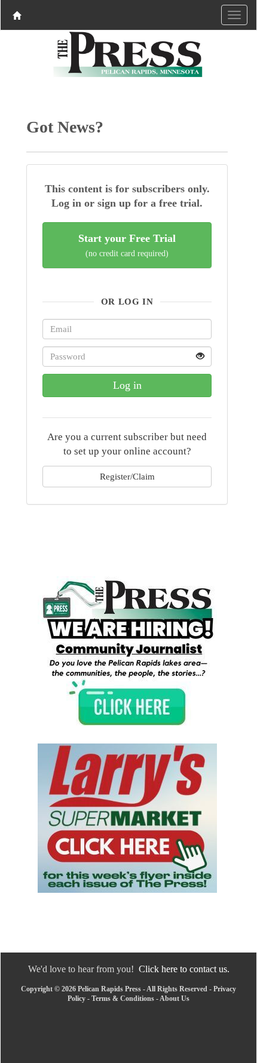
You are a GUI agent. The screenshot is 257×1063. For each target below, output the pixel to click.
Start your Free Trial (127, 245)
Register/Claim (127, 476)
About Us (174, 998)
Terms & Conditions (122, 998)
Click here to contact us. (184, 969)
